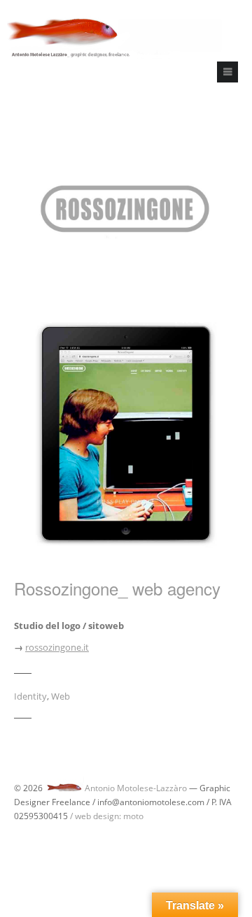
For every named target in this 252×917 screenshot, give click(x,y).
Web (60, 696)
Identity (30, 696)
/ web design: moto (107, 816)
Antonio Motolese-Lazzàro (136, 788)
